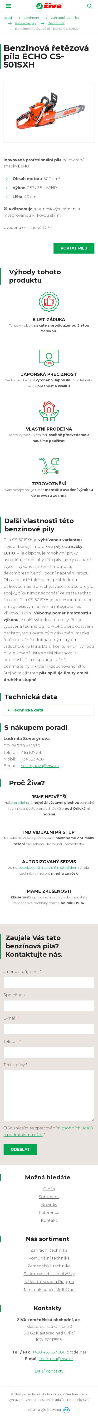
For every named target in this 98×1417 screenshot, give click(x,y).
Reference (49, 1212)
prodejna (21, 802)
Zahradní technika (49, 1250)
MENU (8, 6)
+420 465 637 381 (48, 1352)
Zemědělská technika (49, 1266)
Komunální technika (49, 1258)
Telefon (12, 1041)
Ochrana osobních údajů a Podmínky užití (57, 1400)
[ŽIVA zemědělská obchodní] (49, 6)
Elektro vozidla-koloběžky (49, 1274)
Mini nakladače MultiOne (49, 1289)
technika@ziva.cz (56, 1359)
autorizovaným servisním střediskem (48, 867)
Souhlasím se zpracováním (48, 1131)
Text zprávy (15, 1065)
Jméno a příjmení (22, 971)
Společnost (15, 995)
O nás (49, 1189)
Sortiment (49, 1197)
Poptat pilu (74, 248)
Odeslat (20, 1149)
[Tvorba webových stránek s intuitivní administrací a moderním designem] (66, 1410)
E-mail (11, 1018)
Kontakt (49, 1220)
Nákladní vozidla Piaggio (49, 1282)
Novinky (49, 1204)
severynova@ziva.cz (40, 766)
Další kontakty (49, 1371)
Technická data (27, 710)
